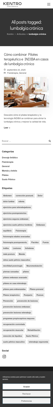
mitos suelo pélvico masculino (16, 260)
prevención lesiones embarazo (16, 306)
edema (21, 201)
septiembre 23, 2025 (16, 69)
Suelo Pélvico (8, 179)
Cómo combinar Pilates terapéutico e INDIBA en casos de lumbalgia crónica (26, 59)
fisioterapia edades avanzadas (16, 236)
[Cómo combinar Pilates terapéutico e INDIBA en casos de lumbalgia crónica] (26, 93)
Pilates (5, 175)
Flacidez (35, 242)
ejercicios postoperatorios (14, 213)
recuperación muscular (13, 330)
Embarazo (40, 224)
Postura (40, 295)
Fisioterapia (12, 72)
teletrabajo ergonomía (38, 341)
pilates (26, 271)
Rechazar (26, 393)
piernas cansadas (11, 271)
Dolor (40, 195)
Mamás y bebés (9, 170)
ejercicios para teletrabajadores (17, 207)
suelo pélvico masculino (14, 341)
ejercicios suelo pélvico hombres (17, 224)
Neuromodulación (34, 265)
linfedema (29, 248)
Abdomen (7, 195)
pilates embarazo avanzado (15, 277)
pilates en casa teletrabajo (14, 283)
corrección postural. (25, 195)
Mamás (22, 254)
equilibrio (7, 230)
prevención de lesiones (27, 300)
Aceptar (26, 386)
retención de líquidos (12, 336)
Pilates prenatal (36, 289)
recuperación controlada (14, 324)
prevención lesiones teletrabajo (17, 312)
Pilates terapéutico (11, 295)
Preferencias (26, 400)
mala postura (9, 254)
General (22, 72)
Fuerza (46, 242)
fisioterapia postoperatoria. (15, 242)
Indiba (6, 248)
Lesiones (17, 248)
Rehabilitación (34, 330)
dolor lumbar (8, 201)
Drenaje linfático (10, 157)
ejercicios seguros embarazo (15, 219)
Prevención (8, 300)
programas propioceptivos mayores (18, 318)
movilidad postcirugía (12, 265)
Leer (6, 128)
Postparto (28, 295)
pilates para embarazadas (14, 289)
